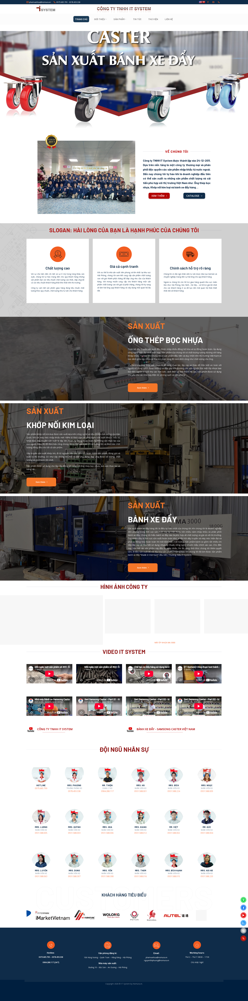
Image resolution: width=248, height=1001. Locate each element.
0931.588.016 (140, 876)
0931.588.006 (107, 833)
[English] (200, 2)
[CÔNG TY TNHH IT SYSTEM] (40, 9)
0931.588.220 (207, 876)
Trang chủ (81, 19)
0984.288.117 (107, 791)
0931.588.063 (41, 876)
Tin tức (137, 19)
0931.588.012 (140, 833)
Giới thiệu (99, 19)
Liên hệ (169, 19)
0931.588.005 (41, 833)
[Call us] (219, 2)
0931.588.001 (140, 791)
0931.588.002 (174, 833)
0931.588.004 (207, 833)
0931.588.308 (107, 876)
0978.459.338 (74, 791)
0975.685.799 (41, 788)
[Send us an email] (213, 2)
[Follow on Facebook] (208, 2)
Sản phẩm (119, 19)
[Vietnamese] (203, 2)
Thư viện (153, 19)
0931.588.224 (174, 791)
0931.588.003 (74, 833)
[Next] (224, 916)
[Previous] (24, 916)
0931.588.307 (74, 876)
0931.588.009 (207, 791)
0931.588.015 (174, 876)
